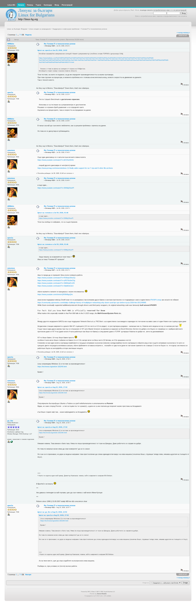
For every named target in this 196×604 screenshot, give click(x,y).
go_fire (10, 421)
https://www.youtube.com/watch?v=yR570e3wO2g (56, 280)
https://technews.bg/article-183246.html (52, 366)
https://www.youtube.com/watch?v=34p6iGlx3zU (56, 286)
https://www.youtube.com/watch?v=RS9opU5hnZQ (56, 278)
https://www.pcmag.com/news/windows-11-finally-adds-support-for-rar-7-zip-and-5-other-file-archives (75, 168)
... (18, 35)
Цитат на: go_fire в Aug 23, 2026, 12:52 (52, 512)
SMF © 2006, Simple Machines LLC (105, 591)
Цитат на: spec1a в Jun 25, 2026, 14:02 (52, 50)
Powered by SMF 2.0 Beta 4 (88, 591)
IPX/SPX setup (155, 300)
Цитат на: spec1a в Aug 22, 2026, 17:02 (52, 387)
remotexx (11, 150)
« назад (180, 32)
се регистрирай (179, 10)
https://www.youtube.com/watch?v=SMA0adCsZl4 (56, 283)
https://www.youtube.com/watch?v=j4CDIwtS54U (56, 160)
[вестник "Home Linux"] (11, 442)
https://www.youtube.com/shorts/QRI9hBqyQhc (55, 294)
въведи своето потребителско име (155, 10)
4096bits (10, 44)
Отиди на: (146, 583)
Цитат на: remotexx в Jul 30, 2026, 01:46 (53, 213)
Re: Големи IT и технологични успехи (59, 44)
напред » (186, 32)
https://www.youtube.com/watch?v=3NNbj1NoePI (56, 188)
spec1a (10, 92)
